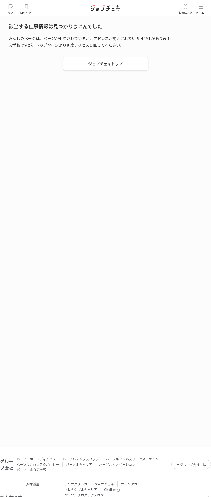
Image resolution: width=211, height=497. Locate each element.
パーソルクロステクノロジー (37, 464)
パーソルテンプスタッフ (81, 458)
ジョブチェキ (104, 484)
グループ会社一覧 (193, 464)
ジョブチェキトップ (105, 63)
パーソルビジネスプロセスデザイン (132, 458)
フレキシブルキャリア (80, 489)
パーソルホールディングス (36, 458)
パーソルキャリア (79, 464)
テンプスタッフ (75, 484)
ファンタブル (131, 484)
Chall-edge (112, 489)
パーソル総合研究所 (31, 469)
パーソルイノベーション (117, 464)
